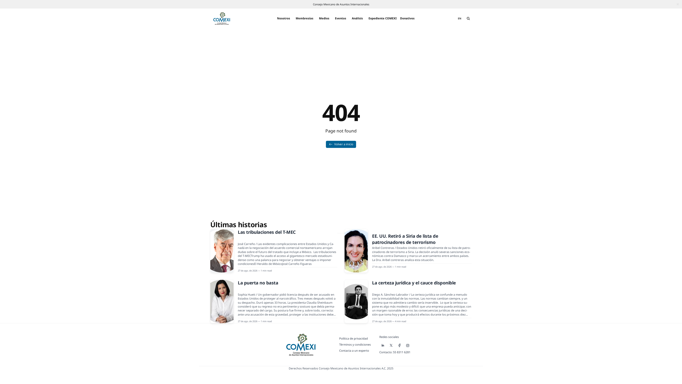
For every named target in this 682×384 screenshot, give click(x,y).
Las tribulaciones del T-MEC (267, 232)
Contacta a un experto (354, 351)
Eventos (340, 18)
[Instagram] (408, 345)
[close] (678, 4)
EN (459, 18)
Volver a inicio (343, 144)
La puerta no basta (258, 283)
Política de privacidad (353, 338)
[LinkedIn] (383, 345)
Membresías (304, 18)
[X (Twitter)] (391, 345)
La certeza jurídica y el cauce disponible (414, 283)
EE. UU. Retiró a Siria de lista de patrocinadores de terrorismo (405, 239)
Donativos (407, 18)
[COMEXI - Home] (221, 18)
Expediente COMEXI (383, 18)
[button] (284, 18)
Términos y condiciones (355, 344)
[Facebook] (399, 345)
